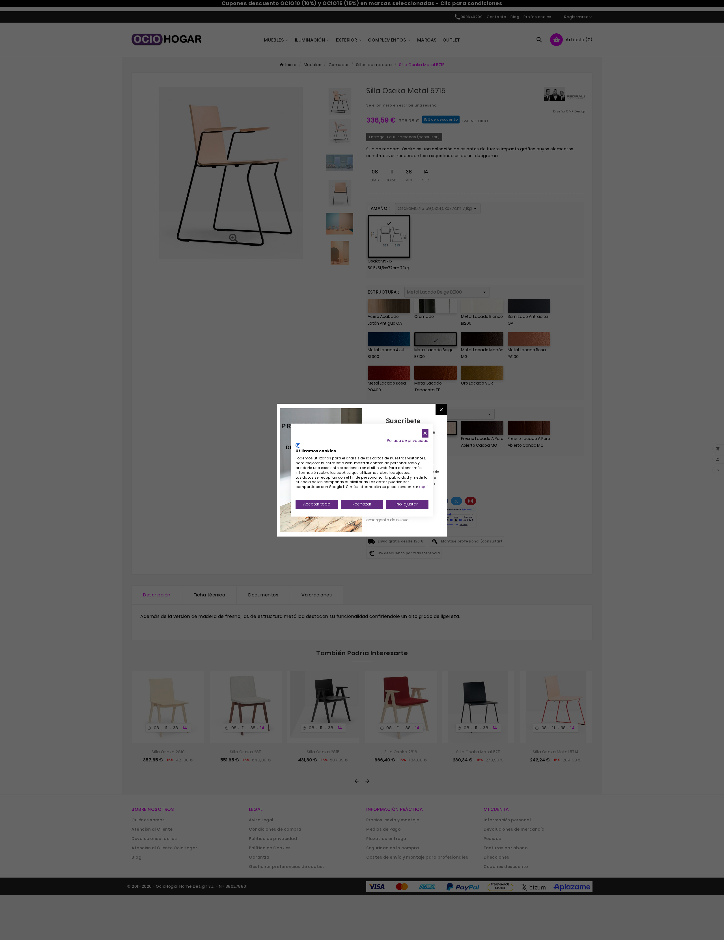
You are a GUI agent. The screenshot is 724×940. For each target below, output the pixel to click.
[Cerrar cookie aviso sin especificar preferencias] (425, 433)
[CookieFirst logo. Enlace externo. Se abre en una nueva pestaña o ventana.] (298, 445)
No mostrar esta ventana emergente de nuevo (391, 517)
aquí (423, 487)
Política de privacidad (407, 440)
